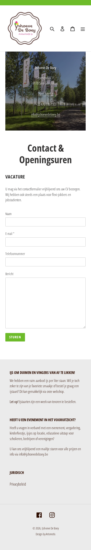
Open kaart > (45, 93)
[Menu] (83, 28)
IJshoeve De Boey (50, 528)
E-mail (9, 233)
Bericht (9, 273)
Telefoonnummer (15, 253)
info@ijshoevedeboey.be (45, 114)
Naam (8, 213)
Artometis (50, 534)
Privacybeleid (18, 484)
